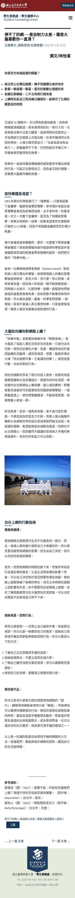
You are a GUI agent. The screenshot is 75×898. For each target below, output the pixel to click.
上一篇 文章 (14, 841)
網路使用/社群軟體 (30, 45)
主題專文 (10, 45)
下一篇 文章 (60, 841)
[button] (68, 5)
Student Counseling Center (21, 18)
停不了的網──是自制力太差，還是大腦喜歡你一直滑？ (34, 818)
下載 (12, 824)
